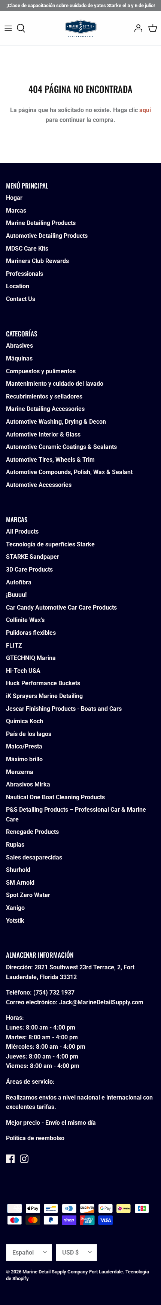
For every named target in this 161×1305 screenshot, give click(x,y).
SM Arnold (20, 882)
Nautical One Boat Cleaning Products (55, 797)
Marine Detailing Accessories (45, 408)
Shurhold (18, 869)
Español (23, 1252)
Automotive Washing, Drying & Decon (56, 421)
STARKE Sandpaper (32, 556)
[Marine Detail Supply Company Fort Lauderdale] (80, 28)
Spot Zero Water (28, 895)
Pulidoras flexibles (31, 632)
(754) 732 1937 (54, 992)
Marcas (16, 210)
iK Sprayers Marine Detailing (44, 696)
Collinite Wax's (25, 620)
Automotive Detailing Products (47, 235)
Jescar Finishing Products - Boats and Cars (64, 708)
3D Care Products (29, 569)
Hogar (14, 197)
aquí (145, 110)
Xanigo (15, 907)
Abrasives (19, 345)
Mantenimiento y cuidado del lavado (54, 383)
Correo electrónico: (32, 1002)
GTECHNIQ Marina (31, 658)
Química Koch (24, 721)
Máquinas (19, 358)
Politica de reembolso (35, 1138)
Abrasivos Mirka (28, 784)
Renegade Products (32, 831)
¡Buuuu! (16, 594)
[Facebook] (10, 1158)
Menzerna (19, 772)
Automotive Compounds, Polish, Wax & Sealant (69, 472)
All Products (22, 531)
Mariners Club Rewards (37, 261)
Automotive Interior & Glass (43, 434)
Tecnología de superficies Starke (50, 544)
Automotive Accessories (39, 484)
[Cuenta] (136, 28)
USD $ (70, 1252)
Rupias (15, 844)
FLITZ (14, 645)
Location (17, 286)
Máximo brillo (24, 759)
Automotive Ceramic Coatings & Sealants (61, 446)
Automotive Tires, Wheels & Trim (50, 459)
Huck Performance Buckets (43, 683)
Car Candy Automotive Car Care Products (61, 607)
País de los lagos (28, 734)
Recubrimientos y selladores (44, 396)
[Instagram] (24, 1158)
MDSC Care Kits (27, 248)
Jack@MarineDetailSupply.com (101, 1002)
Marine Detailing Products (41, 223)
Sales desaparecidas (34, 857)
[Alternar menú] (8, 28)
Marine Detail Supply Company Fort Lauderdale (72, 1272)
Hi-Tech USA (23, 670)
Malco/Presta (24, 746)
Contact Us (20, 299)
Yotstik (15, 920)
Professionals (24, 273)
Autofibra (18, 582)
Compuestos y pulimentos (41, 371)
